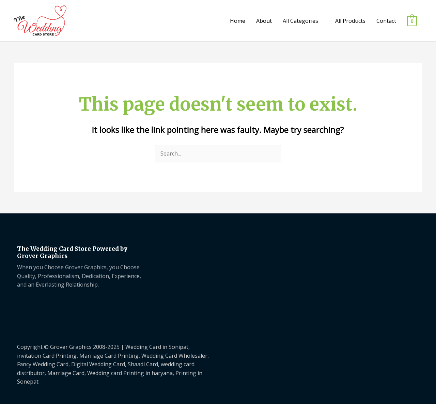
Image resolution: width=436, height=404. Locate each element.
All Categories (300, 21)
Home (237, 21)
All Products (350, 21)
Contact (386, 21)
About (264, 21)
